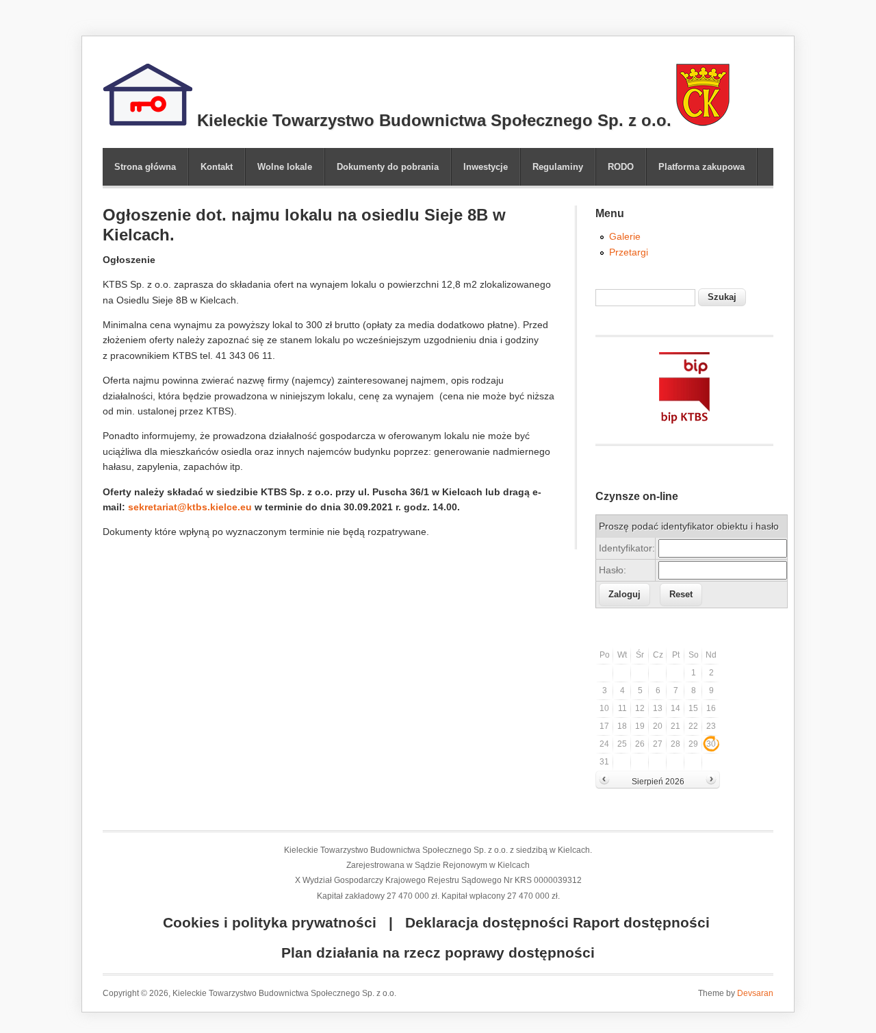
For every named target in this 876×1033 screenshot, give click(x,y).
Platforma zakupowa (701, 167)
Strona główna (145, 167)
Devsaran (755, 993)
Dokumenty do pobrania (388, 167)
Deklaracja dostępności (487, 922)
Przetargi (628, 252)
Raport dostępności (641, 922)
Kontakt (217, 167)
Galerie (625, 236)
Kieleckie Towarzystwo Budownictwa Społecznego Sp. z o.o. (431, 120)
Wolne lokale (284, 167)
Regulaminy (557, 167)
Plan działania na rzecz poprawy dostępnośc (436, 952)
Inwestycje (485, 167)
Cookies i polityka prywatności (269, 922)
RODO (621, 167)
